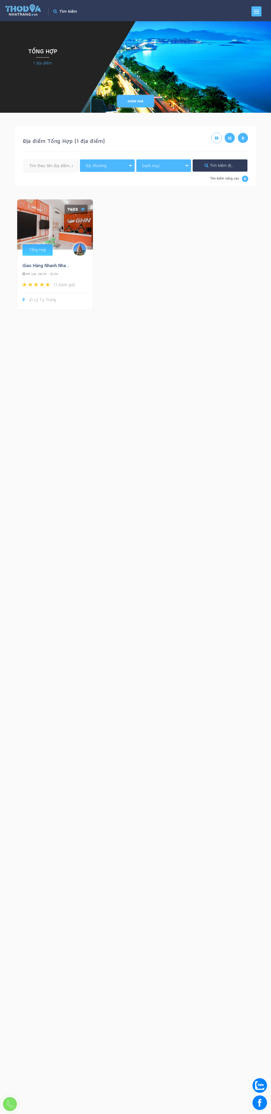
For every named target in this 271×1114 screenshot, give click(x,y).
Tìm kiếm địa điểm (226, 165)
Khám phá (135, 101)
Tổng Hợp (37, 249)
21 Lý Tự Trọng (42, 300)
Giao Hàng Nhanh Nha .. (45, 265)
